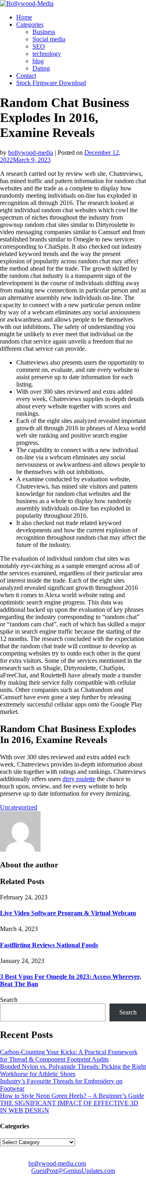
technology (46, 53)
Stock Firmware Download (51, 82)
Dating (41, 68)
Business (43, 31)
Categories (29, 24)
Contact (26, 75)
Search (8, 999)
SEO (38, 46)
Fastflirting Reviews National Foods (49, 945)
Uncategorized (18, 807)
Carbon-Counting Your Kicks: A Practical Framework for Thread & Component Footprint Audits (68, 1056)
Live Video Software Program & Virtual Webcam (68, 913)
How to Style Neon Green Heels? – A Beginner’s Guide (72, 1095)
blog (38, 61)
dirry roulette (78, 778)
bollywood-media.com (57, 1163)
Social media (48, 39)
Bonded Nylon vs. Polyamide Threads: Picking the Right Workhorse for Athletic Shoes (73, 1070)
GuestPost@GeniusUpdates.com (73, 1170)
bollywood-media (30, 152)
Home (24, 17)
